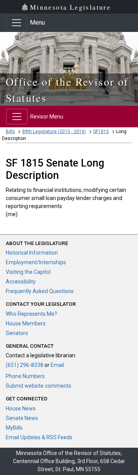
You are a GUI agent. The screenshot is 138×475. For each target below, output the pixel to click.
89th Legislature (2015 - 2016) (54, 131)
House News (21, 408)
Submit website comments (38, 386)
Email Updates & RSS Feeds (39, 437)
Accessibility (21, 281)
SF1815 (101, 131)
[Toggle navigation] (16, 22)
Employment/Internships (36, 262)
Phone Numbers (25, 376)
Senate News (22, 418)
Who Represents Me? (31, 314)
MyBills (14, 428)
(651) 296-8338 (24, 365)
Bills (10, 131)
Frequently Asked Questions (40, 291)
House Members (26, 323)
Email (57, 365)
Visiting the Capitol (28, 272)
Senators (17, 333)
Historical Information (32, 253)
